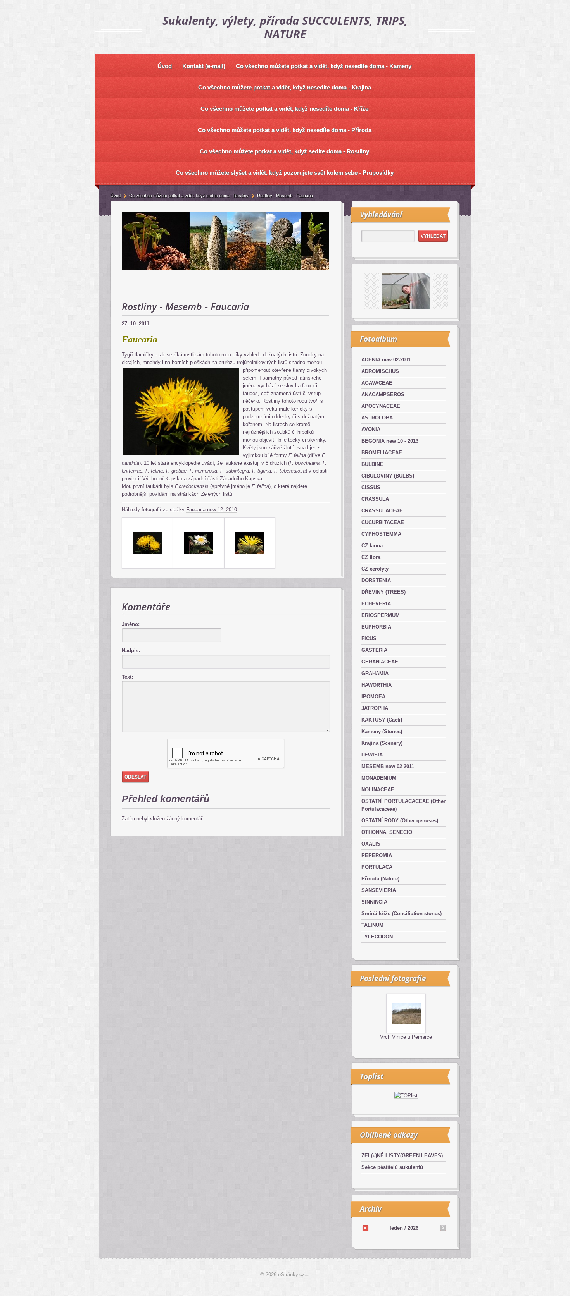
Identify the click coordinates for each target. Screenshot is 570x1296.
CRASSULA (375, 499)
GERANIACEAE (379, 662)
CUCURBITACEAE (382, 522)
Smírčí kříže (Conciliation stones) (401, 913)
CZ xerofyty (375, 569)
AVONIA (370, 429)
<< (365, 1227)
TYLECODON (377, 937)
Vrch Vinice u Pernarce (406, 1037)
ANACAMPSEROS (382, 394)
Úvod (116, 195)
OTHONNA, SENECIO (386, 832)
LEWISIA (372, 755)
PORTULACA (376, 867)
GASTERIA (374, 650)
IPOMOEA (373, 697)
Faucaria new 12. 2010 (211, 509)
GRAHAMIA (375, 673)
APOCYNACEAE (380, 406)
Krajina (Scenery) (381, 743)
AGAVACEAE (376, 383)
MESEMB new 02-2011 (387, 766)
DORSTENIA (376, 580)
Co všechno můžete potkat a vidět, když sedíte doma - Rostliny (189, 195)
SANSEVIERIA (378, 890)
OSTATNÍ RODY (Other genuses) (399, 820)
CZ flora (370, 557)
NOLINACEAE (377, 789)
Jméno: (131, 624)
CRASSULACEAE (382, 511)
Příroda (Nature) (380, 879)
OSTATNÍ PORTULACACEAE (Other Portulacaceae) (403, 805)
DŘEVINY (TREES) (383, 592)
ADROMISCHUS (380, 371)
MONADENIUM (378, 778)
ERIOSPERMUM (380, 615)
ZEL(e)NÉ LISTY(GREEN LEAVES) (402, 1155)
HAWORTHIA (376, 685)
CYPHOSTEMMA (381, 534)
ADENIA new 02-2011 (386, 360)
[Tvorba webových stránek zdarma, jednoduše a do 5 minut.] (307, 1275)
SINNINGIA (374, 902)
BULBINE (372, 464)
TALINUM (372, 925)
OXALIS (370, 844)
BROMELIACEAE (381, 452)
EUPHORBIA (376, 627)
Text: (127, 677)
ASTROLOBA (377, 418)
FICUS (369, 638)
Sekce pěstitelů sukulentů (392, 1167)
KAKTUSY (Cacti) (381, 720)
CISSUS (370, 487)
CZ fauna (372, 545)
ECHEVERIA (376, 604)
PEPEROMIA (376, 855)
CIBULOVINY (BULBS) (387, 476)
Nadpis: (131, 650)
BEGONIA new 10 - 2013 (389, 441)
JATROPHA (374, 708)
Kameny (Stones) (381, 731)
